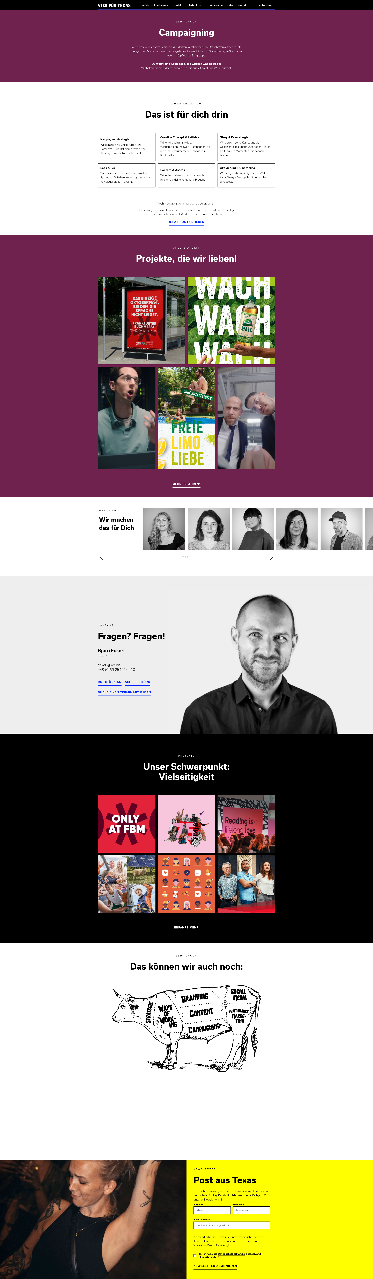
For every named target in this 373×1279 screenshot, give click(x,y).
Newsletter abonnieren (215, 1266)
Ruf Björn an (110, 682)
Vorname (198, 1204)
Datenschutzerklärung (231, 1254)
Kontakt (243, 5)
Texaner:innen (214, 5)
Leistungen (161, 5)
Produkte (178, 5)
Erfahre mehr (186, 927)
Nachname (238, 1204)
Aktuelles (194, 5)
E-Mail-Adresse (201, 1219)
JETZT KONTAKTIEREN (186, 222)
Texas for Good (263, 5)
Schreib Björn (137, 682)
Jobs (230, 5)
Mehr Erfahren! (186, 484)
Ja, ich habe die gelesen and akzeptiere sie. (230, 1255)
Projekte (144, 5)
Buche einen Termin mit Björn (124, 692)
